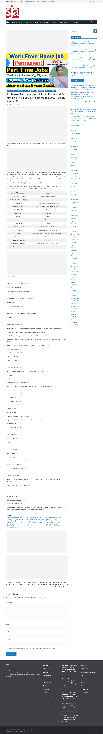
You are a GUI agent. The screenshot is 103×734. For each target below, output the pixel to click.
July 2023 (73, 279)
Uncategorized (74, 146)
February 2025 (74, 229)
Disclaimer (47, 22)
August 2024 (74, 245)
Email (8, 632)
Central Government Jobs (77, 160)
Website (8, 640)
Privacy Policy (57, 22)
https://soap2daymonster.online (79, 92)
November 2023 (75, 269)
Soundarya (19, 104)
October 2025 (74, 210)
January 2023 (74, 295)
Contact (75, 22)
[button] (21, 22)
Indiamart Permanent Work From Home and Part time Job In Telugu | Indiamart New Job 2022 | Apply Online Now (55, 520)
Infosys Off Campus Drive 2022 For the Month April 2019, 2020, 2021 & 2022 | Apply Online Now (22, 584)
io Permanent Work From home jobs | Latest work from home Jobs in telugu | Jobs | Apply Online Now (39, 2)
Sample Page (74, 176)
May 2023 (73, 285)
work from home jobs (50, 90)
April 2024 (73, 255)
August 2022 (74, 309)
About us (67, 22)
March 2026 (74, 197)
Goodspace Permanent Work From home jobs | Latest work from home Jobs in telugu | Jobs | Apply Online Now (83, 51)
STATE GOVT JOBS (15, 22)
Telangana (41, 90)
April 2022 (73, 319)
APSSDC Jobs (74, 157)
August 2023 (74, 277)
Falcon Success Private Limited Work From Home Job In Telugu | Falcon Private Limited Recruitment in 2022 (83, 118)
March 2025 (74, 226)
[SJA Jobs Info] (7, 22)
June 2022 (73, 314)
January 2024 (74, 263)
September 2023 (75, 274)
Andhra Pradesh (19, 90)
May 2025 (73, 221)
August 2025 (74, 215)
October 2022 (74, 303)
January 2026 (74, 202)
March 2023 (74, 290)
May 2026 (73, 191)
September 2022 (75, 306)
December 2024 (75, 234)
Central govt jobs (75, 133)
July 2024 (73, 247)
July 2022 (73, 311)
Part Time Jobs (74, 170)
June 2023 (73, 282)
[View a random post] (95, 22)
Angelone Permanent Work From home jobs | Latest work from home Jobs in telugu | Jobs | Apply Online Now (83, 43)
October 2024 (74, 239)
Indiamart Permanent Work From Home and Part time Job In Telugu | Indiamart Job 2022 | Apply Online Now (52, 584)
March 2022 (74, 322)
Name (8, 624)
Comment (9, 602)
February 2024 (74, 261)
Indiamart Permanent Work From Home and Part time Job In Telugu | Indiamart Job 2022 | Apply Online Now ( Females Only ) (35, 521)
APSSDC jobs (74, 128)
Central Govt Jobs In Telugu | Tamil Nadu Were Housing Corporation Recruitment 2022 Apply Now (84, 104)
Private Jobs (28, 22)
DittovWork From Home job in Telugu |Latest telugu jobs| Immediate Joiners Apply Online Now (83, 73)
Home (72, 168)
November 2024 (75, 237)
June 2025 (73, 218)
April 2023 (73, 287)
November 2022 (75, 301)
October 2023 (74, 271)
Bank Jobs (73, 130)
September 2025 (75, 213)
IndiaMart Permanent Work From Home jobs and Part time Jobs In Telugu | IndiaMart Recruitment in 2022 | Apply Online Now (15, 521)
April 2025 (73, 223)
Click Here (20, 504)
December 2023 (75, 266)
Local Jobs (38, 22)
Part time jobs (11, 90)
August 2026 (74, 183)
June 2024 (73, 250)
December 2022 (75, 298)
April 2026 (73, 194)
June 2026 (73, 189)
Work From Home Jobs (76, 178)
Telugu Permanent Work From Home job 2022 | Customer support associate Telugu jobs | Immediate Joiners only (83, 87)
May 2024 (73, 253)
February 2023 (74, 293)
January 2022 (74, 325)
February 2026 (74, 199)
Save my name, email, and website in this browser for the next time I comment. (32, 648)
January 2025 (74, 231)
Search (95, 31)
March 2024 (74, 258)
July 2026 (73, 186)
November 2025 (75, 207)
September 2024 (75, 242)
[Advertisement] (37, 41)
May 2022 (73, 317)
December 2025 (75, 205)
